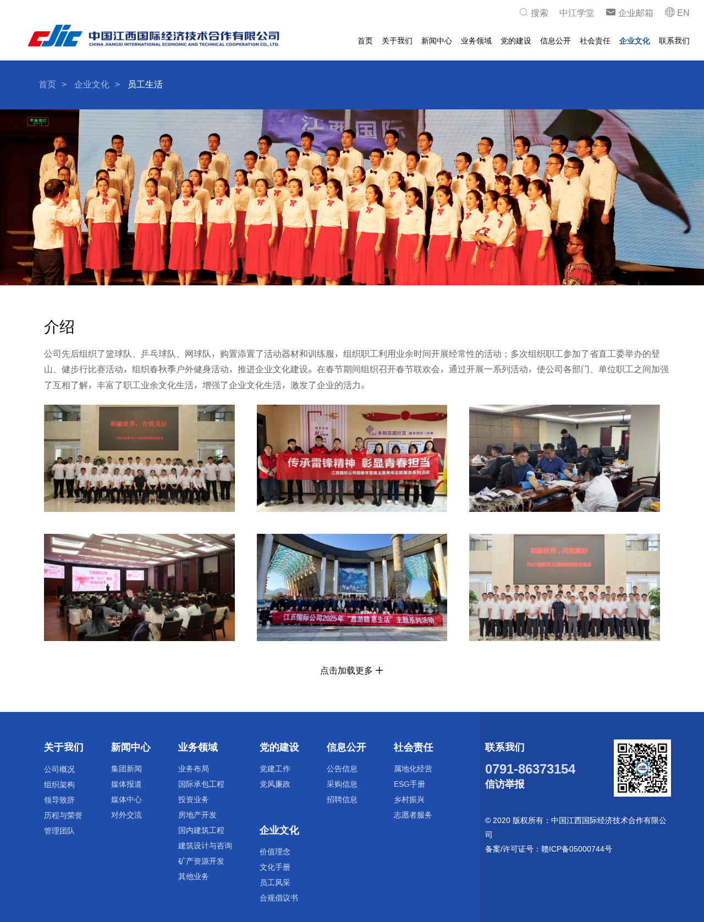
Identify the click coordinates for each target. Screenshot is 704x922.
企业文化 (634, 40)
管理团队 (59, 830)
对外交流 (126, 814)
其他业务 (193, 876)
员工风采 (275, 882)
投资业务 (193, 799)
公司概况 (59, 768)
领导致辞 (59, 799)
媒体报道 (126, 783)
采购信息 (342, 783)
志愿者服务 (413, 814)
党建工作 (275, 768)
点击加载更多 (347, 670)
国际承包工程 (201, 783)
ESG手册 (409, 783)
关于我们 (397, 40)
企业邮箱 (634, 13)
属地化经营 (413, 768)
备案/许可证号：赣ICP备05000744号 (548, 848)
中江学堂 (577, 13)
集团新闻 (126, 768)
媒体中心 (126, 799)
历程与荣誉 (63, 815)
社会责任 (595, 40)
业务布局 (193, 768)
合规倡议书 (279, 897)
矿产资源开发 (201, 860)
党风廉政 (275, 783)
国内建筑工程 (201, 829)
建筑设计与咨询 (205, 845)
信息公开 (555, 40)
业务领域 (476, 40)
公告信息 (342, 768)
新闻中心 (436, 40)
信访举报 (505, 783)
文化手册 (275, 866)
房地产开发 (197, 814)
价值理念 (275, 851)
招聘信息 (342, 799)
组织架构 (59, 784)
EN (682, 13)
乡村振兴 (409, 799)
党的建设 (516, 40)
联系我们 (674, 40)
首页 (365, 40)
